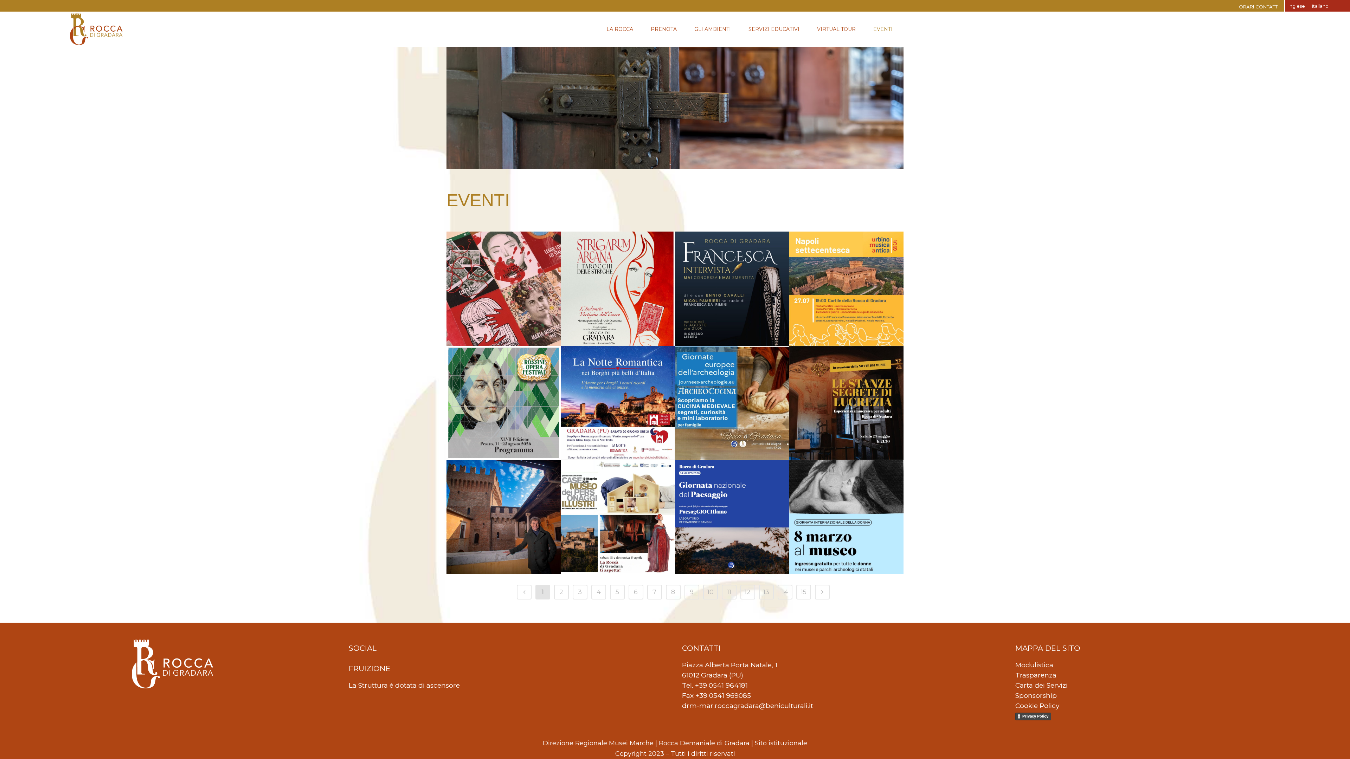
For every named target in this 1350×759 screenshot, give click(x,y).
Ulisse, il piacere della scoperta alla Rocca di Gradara (498, 491)
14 (785, 592)
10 (710, 592)
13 (766, 592)
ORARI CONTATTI (1259, 6)
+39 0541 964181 (721, 685)
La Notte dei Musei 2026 (845, 367)
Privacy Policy (1035, 716)
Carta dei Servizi (1041, 685)
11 (729, 592)
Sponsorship (1036, 696)
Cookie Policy (1037, 706)
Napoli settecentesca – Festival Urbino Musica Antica (842, 263)
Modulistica (1034, 665)
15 (803, 592)
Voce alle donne (489, 253)
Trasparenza (1035, 675)
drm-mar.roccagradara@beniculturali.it (747, 706)
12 (748, 592)
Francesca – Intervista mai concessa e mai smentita (727, 263)
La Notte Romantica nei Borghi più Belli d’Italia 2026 (615, 377)
